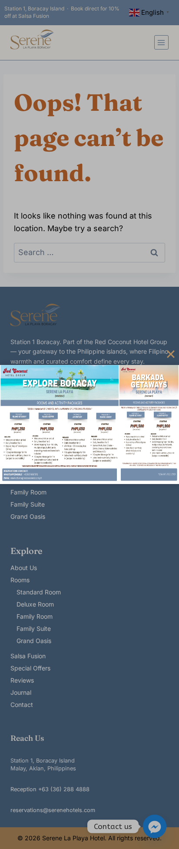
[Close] (170, 354)
